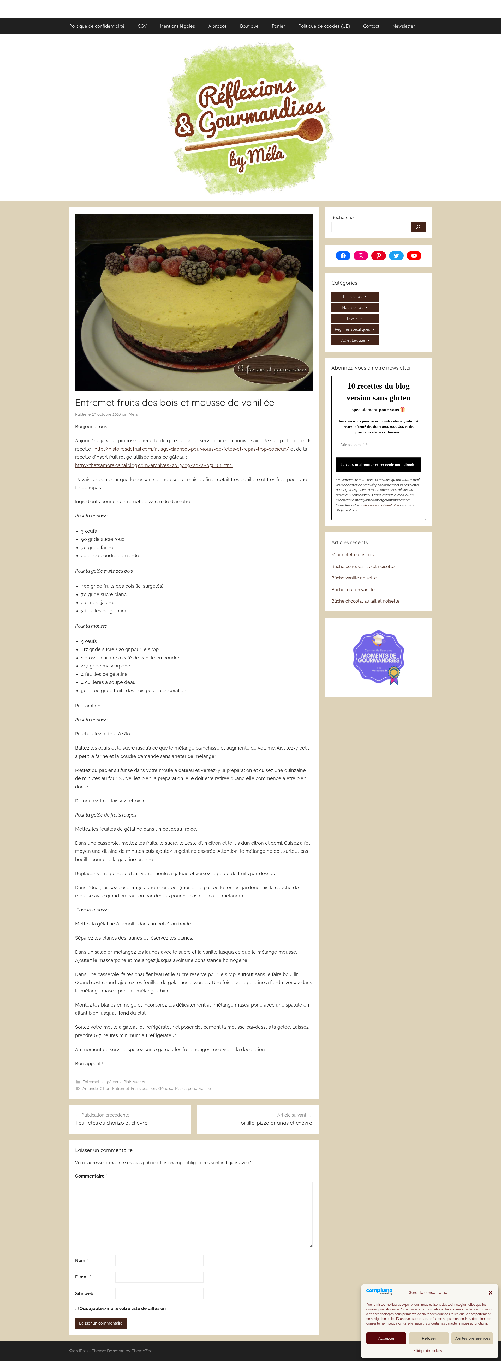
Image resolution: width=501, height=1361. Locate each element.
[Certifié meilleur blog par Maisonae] (378, 656)
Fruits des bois (144, 1088)
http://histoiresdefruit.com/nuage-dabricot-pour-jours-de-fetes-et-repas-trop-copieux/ (191, 449)
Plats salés (352, 297)
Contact (371, 26)
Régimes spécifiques (352, 329)
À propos (217, 26)
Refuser (429, 1338)
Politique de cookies (427, 1351)
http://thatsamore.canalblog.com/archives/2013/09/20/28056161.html (154, 465)
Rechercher (343, 217)
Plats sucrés (134, 1082)
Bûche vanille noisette (354, 577)
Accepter (386, 1338)
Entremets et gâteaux (102, 1082)
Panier (278, 26)
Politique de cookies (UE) (324, 26)
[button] (490, 1292)
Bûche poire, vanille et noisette (363, 566)
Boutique (249, 26)
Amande (90, 1088)
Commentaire (91, 1176)
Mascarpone (186, 1088)
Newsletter (404, 26)
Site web (84, 1293)
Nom (81, 1260)
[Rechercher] (418, 227)
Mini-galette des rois (352, 554)
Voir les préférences (472, 1338)
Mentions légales (177, 26)
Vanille (205, 1088)
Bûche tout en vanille (353, 589)
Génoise (165, 1088)
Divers (352, 318)
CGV (142, 26)
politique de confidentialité (379, 505)
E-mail (83, 1276)
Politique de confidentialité (96, 26)
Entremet (120, 1088)
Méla (133, 414)
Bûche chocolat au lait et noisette (365, 601)
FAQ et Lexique (352, 340)
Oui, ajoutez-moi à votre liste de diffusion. (123, 1308)
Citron (105, 1088)
